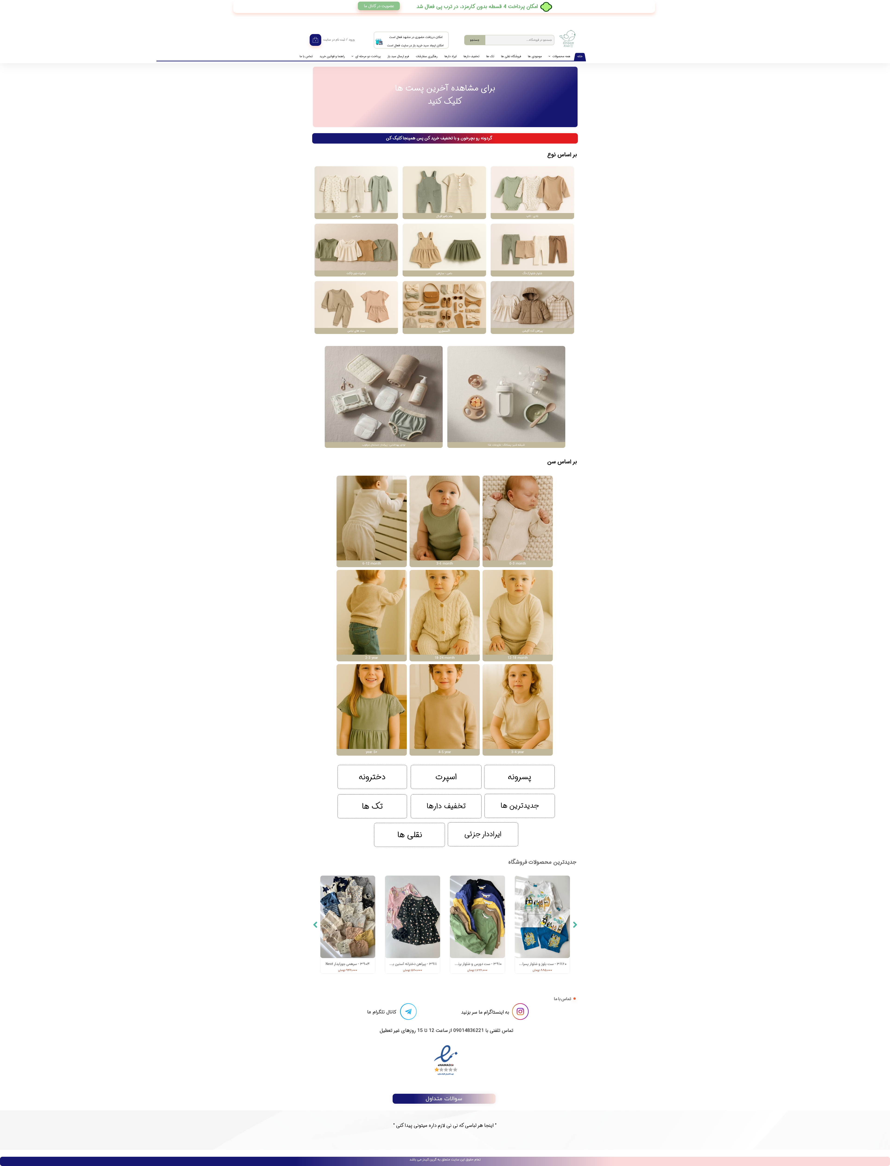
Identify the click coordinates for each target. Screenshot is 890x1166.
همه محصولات (561, 56)
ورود (352, 40)
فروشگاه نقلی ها (511, 56)
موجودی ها (535, 56)
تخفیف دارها (471, 56)
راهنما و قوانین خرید (332, 56)
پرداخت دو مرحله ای (368, 56)
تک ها (490, 56)
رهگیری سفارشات (427, 56)
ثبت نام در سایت (334, 40)
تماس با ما (306, 56)
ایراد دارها (451, 56)
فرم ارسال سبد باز (398, 56)
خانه (579, 56)
